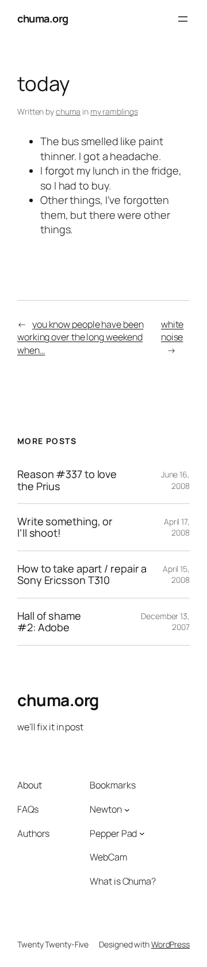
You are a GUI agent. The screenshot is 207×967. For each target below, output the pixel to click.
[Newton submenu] (127, 809)
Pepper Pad (113, 833)
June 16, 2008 (175, 480)
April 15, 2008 (176, 574)
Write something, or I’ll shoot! (65, 527)
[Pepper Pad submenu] (142, 833)
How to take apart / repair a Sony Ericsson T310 (82, 574)
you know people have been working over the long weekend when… (80, 337)
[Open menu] (183, 19)
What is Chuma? (123, 881)
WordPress (170, 944)
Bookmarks (112, 785)
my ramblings (114, 111)
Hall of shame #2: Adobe (49, 622)
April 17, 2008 (177, 527)
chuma (68, 111)
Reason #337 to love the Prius (67, 480)
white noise (172, 331)
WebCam (108, 857)
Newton (105, 809)
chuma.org (42, 18)
